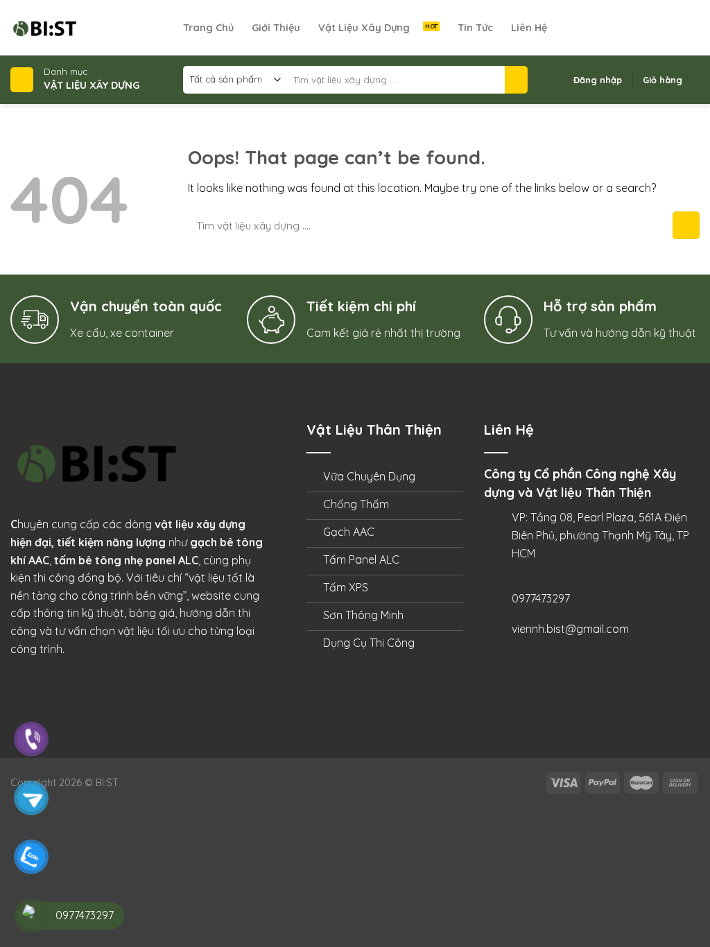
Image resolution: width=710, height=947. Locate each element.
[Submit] (516, 80)
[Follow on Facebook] (636, 27)
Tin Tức (475, 27)
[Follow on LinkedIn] (672, 27)
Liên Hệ (529, 27)
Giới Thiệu (276, 27)
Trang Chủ (208, 27)
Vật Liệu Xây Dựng (364, 27)
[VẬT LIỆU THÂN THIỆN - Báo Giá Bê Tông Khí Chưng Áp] (96, 27)
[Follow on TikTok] (654, 27)
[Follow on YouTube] (690, 27)
